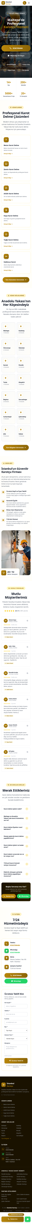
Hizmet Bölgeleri (7, 1122)
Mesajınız (7, 1043)
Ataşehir (18, 1133)
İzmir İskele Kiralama (23, 1194)
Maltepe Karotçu (6, 1179)
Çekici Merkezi (5, 1201)
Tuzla (3, 1133)
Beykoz (3, 1135)
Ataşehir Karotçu (22, 1181)
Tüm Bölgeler (5, 1138)
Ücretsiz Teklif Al (17, 1061)
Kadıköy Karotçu (21, 1179)
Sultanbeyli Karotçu (7, 1176)
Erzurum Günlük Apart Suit (23, 1202)
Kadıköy (18, 1125)
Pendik (18, 1130)
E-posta (6, 1019)
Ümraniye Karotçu (6, 1186)
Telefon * (7, 1011)
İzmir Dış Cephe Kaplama (6, 1195)
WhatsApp (25, 896)
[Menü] (29, 3)
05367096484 (15, 945)
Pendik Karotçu (5, 1174)
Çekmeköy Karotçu (22, 1174)
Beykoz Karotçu (5, 1181)
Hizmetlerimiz (6, 1101)
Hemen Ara (10, 896)
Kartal (3, 1130)
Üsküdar (18, 1128)
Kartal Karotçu (21, 1176)
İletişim (26, 1211)
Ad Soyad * (7, 1002)
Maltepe (3, 1125)
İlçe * (6, 1027)
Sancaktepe (19, 1135)
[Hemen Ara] (24, 3)
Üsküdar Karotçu (22, 1184)
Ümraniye (4, 1128)
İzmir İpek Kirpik (22, 1199)
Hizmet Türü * (8, 1035)
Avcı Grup (4, 1199)
